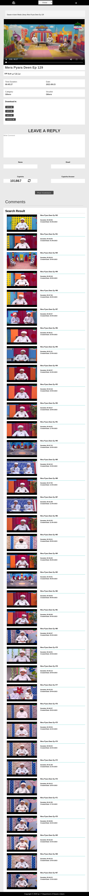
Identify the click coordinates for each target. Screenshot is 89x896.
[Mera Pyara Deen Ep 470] (22, 824)
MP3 (9, 111)
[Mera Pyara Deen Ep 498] (22, 298)
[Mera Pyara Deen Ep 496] (22, 336)
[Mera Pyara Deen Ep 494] (22, 373)
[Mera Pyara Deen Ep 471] (22, 805)
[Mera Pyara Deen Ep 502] (22, 223)
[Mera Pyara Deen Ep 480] (22, 636)
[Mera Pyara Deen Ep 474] (22, 749)
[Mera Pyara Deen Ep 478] (22, 674)
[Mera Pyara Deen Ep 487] (22, 505)
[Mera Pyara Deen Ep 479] (22, 655)
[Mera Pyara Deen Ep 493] (22, 392)
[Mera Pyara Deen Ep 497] (22, 317)
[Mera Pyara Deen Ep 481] (22, 617)
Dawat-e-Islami (12, 15)
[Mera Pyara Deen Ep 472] (22, 786)
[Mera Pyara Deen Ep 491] (22, 429)
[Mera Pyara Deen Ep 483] (22, 580)
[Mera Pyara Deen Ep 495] (22, 354)
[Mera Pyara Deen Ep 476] (22, 711)
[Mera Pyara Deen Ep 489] (22, 467)
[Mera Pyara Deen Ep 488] (22, 486)
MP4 (9, 107)
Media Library (21, 15)
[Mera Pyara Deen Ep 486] (22, 523)
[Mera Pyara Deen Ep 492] (22, 411)
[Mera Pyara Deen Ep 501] (22, 242)
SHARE (10, 119)
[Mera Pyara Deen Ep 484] (22, 561)
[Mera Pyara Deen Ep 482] (22, 599)
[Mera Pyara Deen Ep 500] (22, 260)
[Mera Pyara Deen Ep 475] (22, 730)
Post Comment (44, 193)
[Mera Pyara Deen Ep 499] (22, 279)
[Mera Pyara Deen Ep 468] (22, 862)
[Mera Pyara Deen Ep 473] (22, 768)
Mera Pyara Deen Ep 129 (35, 15)
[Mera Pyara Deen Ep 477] (22, 692)
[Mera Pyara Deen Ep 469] (22, 843)
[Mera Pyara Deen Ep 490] (22, 448)
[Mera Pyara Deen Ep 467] (22, 880)
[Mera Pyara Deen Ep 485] (22, 542)
